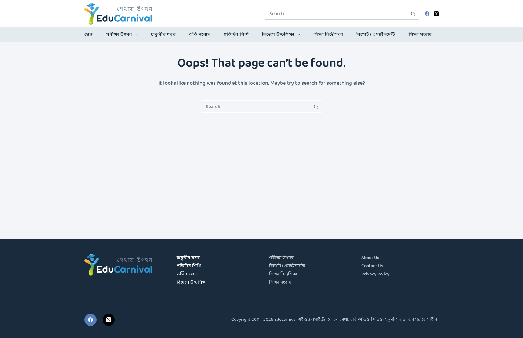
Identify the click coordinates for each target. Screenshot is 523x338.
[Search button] (413, 13)
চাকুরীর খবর (163, 34)
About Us (370, 258)
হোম (88, 34)
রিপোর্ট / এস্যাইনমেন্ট (375, 34)
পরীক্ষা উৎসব (119, 34)
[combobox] (336, 14)
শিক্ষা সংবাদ (420, 34)
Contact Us (372, 266)
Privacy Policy (375, 274)
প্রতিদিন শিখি (236, 34)
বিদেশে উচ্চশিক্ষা (278, 34)
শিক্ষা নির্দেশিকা (328, 34)
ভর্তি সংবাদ (199, 34)
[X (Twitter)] (436, 13)
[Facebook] (427, 13)
